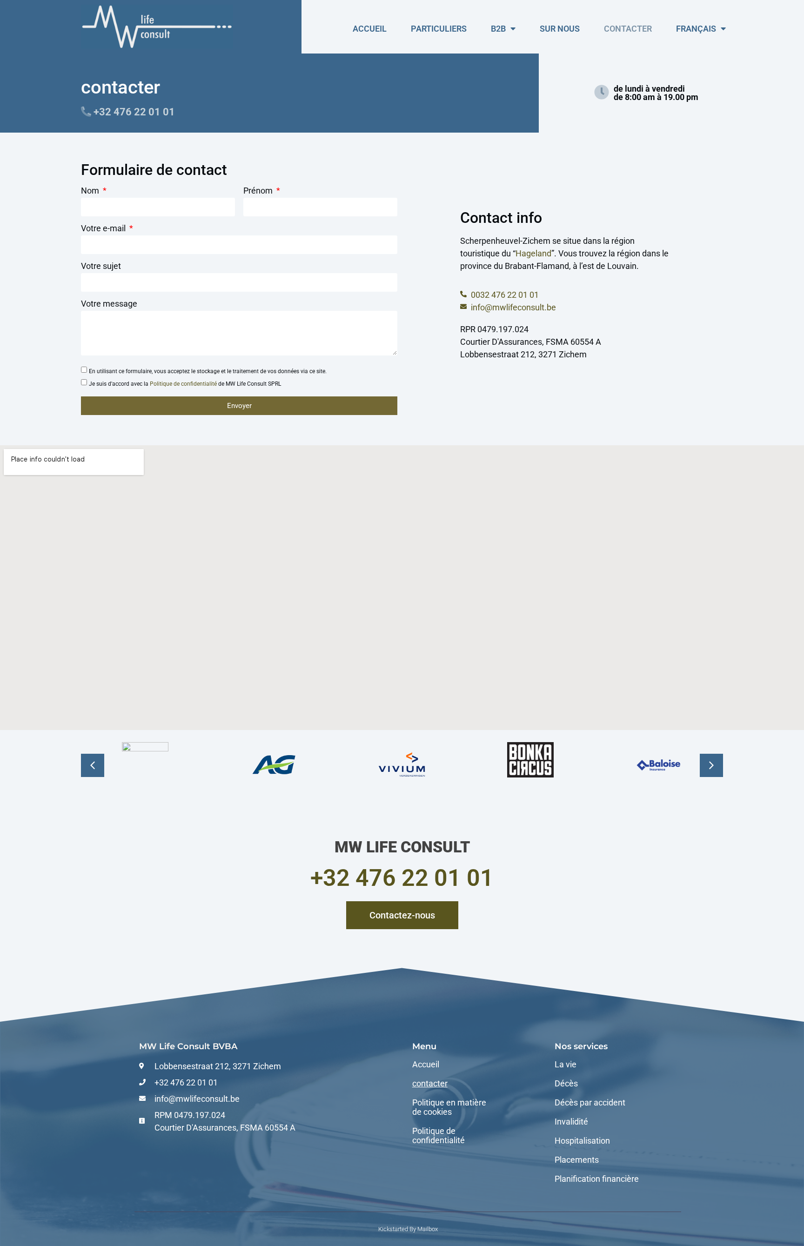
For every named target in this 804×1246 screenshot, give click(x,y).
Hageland (533, 253)
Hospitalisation (582, 1141)
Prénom (259, 191)
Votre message (109, 304)
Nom (91, 191)
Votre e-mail (104, 228)
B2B (498, 28)
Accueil (370, 28)
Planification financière (597, 1179)
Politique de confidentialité (183, 384)
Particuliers (439, 28)
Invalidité (571, 1121)
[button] (711, 765)
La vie (565, 1064)
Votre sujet (101, 266)
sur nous (560, 28)
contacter (628, 28)
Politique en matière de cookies (449, 1107)
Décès (566, 1083)
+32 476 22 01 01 (402, 877)
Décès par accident (590, 1102)
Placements (577, 1160)
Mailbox (427, 1229)
